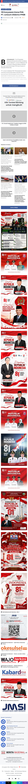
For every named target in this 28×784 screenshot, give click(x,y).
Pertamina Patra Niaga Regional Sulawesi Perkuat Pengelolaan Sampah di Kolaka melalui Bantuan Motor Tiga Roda (7, 168)
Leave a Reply (14, 207)
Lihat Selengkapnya (13, 85)
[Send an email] (12, 17)
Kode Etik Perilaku (18, 773)
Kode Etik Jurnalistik (10, 773)
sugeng (8, 731)
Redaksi (12, 771)
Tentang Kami (7, 771)
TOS (2, 771)
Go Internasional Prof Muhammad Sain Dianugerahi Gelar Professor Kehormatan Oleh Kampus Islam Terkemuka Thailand (20, 198)
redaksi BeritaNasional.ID (7, 17)
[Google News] (11, 100)
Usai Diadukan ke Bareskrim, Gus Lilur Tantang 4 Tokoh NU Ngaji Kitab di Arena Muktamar (21, 161)
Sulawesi (8, 9)
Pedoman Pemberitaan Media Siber (14, 775)
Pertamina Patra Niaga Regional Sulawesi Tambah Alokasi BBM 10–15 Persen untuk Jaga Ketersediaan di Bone (7, 194)
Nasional (3, 9)
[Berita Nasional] (14, 5)
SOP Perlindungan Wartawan (20, 771)
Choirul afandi (10, 743)
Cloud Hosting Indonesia (12, 725)
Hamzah (8, 720)
